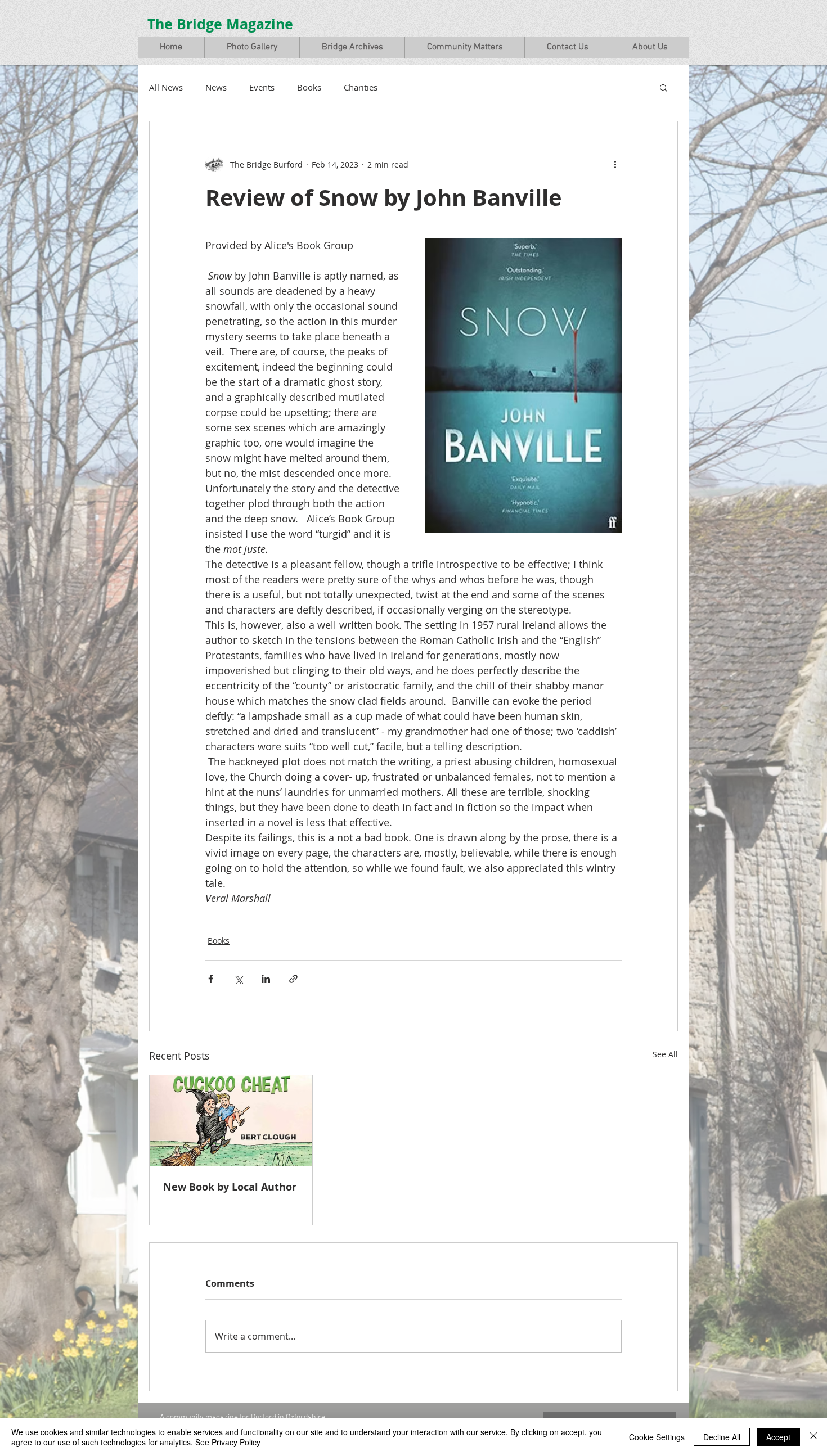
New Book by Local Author (229, 1187)
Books (309, 87)
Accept (778, 1437)
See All (665, 1054)
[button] (251, 47)
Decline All (721, 1437)
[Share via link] (293, 978)
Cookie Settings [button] (657, 1437)
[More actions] (615, 164)
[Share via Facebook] (210, 978)
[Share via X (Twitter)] (238, 978)
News (216, 87)
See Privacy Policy (227, 1442)
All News (166, 87)
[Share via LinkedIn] (265, 978)
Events (262, 87)
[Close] (813, 1437)
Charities (360, 87)
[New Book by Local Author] (231, 1120)
